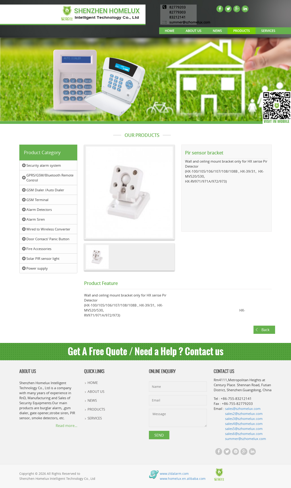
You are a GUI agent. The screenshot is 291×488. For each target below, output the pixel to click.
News (217, 30)
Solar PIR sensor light (42, 258)
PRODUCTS (241, 30)
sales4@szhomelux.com (244, 423)
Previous (77, 196)
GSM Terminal (37, 199)
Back (265, 329)
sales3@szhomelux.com (244, 418)
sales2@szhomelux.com (244, 413)
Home (169, 30)
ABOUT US (193, 30)
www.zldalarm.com (174, 473)
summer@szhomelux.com (189, 22)
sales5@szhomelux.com (244, 428)
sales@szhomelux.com (243, 408)
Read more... (66, 425)
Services (268, 30)
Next (182, 196)
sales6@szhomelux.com (244, 433)
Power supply (37, 268)
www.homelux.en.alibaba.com (183, 478)
